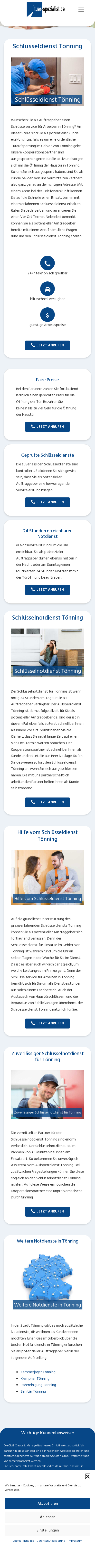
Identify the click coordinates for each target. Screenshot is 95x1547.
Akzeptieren (48, 1504)
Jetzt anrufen (50, 345)
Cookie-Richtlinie (23, 1541)
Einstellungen (48, 1530)
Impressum (75, 1541)
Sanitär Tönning (33, 1391)
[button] (87, 1476)
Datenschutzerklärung (51, 1541)
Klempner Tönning (35, 1379)
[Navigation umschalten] (81, 9)
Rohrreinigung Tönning (38, 1385)
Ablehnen (47, 1517)
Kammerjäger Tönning (38, 1372)
